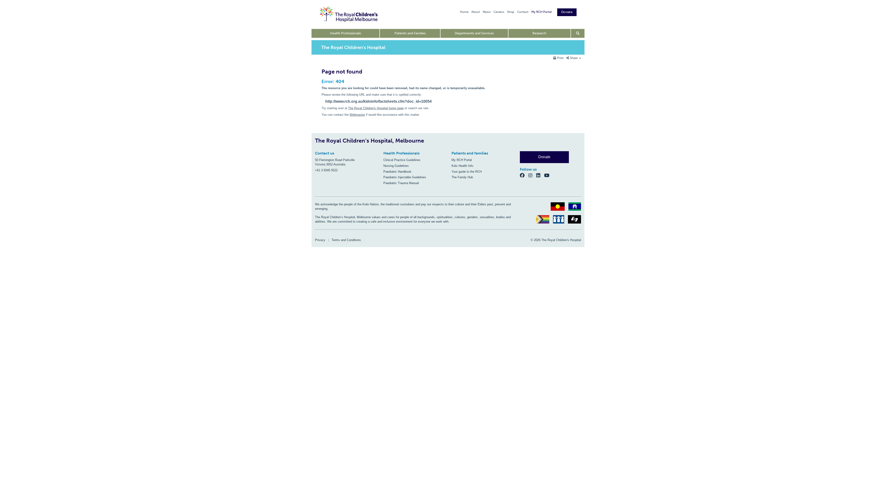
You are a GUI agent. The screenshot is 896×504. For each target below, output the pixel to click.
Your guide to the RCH (467, 171)
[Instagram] (532, 175)
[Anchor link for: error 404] (319, 81)
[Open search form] (578, 33)
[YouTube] (548, 175)
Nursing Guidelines (396, 166)
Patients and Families (410, 33)
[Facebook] (524, 175)
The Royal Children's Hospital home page (376, 108)
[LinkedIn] (540, 175)
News (487, 12)
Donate (567, 12)
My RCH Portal (541, 12)
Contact (522, 12)
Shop (510, 12)
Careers (499, 12)
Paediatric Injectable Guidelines (404, 177)
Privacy (320, 240)
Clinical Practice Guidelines (401, 160)
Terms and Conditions (346, 240)
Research (539, 33)
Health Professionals (345, 33)
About (475, 12)
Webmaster (357, 114)
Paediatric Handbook (397, 171)
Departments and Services (474, 33)
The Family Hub (462, 177)
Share (574, 58)
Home (464, 12)
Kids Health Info (462, 166)
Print (560, 58)
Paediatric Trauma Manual (401, 183)
